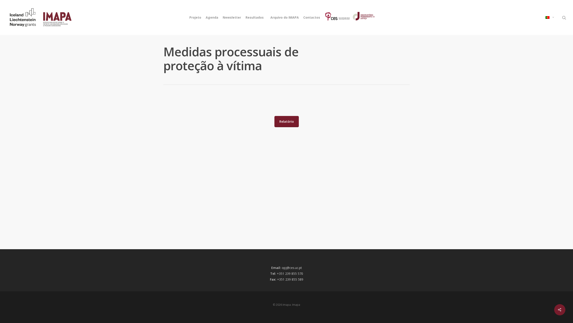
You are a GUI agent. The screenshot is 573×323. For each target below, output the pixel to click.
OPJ (357, 17)
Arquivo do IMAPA (284, 17)
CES (326, 17)
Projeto (195, 17)
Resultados (255, 17)
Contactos (311, 17)
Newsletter (232, 17)
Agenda (212, 17)
